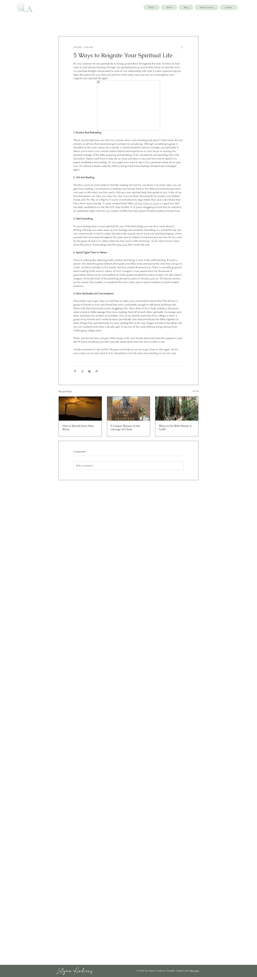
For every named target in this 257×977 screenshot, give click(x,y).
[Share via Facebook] (74, 371)
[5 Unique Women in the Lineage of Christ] (128, 409)
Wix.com (194, 970)
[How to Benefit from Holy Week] (80, 409)
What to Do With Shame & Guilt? (175, 427)
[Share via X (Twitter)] (82, 371)
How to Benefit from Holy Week (78, 427)
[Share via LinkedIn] (89, 371)
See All (195, 391)
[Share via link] (96, 371)
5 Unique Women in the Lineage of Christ (125, 427)
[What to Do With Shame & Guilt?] (176, 409)
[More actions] (182, 47)
